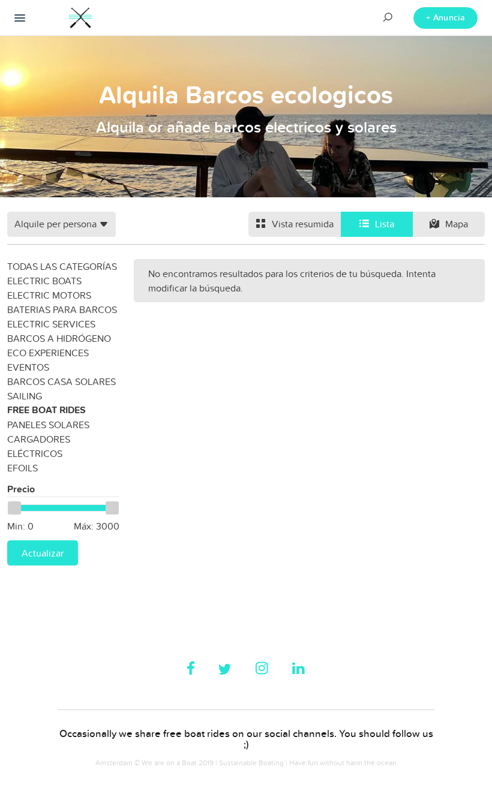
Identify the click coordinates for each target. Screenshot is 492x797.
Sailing (24, 395)
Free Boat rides (46, 410)
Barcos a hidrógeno (59, 338)
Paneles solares (48, 424)
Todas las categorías (62, 266)
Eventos (28, 367)
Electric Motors (49, 295)
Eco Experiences (48, 352)
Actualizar (43, 553)
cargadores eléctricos (38, 446)
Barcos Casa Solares (61, 381)
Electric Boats (44, 280)
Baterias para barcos (62, 309)
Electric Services (51, 323)
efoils (22, 467)
